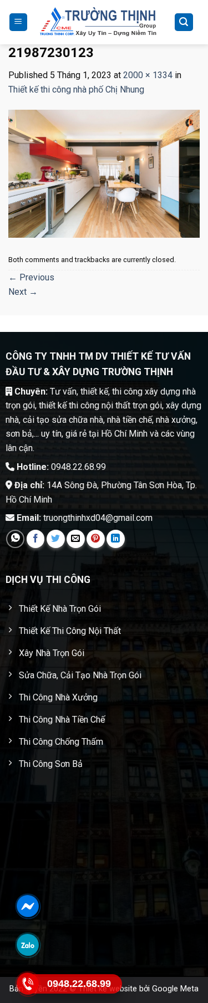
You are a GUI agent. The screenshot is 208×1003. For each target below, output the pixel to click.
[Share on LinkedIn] (115, 539)
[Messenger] (27, 906)
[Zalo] (27, 945)
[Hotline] (27, 983)
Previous (31, 277)
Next (23, 291)
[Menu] (18, 22)
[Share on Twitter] (56, 539)
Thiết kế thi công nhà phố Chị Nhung (76, 89)
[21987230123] (104, 173)
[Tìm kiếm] (184, 22)
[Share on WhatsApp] (15, 539)
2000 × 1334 (148, 75)
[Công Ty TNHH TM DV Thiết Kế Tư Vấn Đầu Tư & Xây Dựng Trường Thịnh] (98, 22)
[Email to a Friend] (76, 539)
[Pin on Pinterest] (96, 539)
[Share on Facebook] (36, 539)
